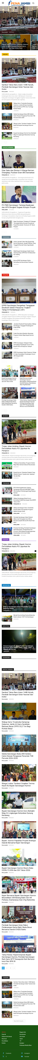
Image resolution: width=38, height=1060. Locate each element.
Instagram (27, 1053)
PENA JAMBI (5, 209)
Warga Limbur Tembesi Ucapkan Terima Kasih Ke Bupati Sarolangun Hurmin (18, 784)
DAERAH (4, 22)
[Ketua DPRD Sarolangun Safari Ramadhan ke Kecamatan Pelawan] (7, 263)
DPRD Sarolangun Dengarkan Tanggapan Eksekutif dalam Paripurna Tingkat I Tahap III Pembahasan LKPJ (18, 307)
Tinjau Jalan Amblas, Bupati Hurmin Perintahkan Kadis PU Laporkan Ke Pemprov (16, 448)
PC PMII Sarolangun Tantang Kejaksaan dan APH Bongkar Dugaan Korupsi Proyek (18, 206)
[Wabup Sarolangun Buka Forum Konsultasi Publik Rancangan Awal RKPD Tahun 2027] (7, 501)
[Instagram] (22, 1053)
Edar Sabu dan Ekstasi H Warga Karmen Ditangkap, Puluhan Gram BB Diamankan (18, 171)
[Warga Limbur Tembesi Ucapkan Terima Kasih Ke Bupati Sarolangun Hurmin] (7, 126)
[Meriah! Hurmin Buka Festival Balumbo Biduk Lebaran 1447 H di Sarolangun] (7, 618)
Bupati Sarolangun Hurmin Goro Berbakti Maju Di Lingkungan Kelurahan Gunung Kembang (25, 134)
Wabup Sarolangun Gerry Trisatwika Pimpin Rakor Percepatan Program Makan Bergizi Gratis (23, 509)
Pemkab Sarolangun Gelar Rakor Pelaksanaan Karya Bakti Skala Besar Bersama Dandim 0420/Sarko (9, 402)
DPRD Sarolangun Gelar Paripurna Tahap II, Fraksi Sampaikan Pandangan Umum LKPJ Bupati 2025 (25, 354)
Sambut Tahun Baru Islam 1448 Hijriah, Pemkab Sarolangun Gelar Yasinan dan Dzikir (18, 87)
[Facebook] (3, 1053)
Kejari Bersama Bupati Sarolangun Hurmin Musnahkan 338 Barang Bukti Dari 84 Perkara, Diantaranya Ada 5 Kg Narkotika (28, 381)
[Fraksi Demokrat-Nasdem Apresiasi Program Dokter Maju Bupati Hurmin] (7, 336)
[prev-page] (3, 142)
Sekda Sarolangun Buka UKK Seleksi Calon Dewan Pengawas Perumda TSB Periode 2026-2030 (24, 115)
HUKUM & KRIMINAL (6, 167)
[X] (3, 1056)
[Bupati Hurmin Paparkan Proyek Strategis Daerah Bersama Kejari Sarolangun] (19, 829)
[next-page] (6, 142)
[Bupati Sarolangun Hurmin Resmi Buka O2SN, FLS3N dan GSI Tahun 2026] (10, 371)
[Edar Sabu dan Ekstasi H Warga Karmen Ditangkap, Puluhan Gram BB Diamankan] (19, 159)
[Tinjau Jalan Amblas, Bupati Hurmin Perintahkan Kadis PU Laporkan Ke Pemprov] (19, 432)
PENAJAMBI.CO (5, 175)
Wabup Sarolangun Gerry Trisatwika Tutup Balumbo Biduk (18, 607)
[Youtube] (22, 1056)
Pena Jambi (5, 91)
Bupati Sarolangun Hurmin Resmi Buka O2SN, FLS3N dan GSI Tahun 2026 (9, 380)
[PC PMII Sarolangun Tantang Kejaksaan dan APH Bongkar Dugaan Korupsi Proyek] (19, 194)
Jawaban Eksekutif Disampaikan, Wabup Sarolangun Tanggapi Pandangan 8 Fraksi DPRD (25, 325)
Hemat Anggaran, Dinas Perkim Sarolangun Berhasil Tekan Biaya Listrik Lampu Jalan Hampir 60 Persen (18, 647)
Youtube (26, 1056)
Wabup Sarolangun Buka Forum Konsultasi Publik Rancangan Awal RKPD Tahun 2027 (25, 500)
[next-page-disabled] (6, 232)
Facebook (8, 1053)
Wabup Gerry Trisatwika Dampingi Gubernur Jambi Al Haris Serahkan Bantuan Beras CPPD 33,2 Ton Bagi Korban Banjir (16, 725)
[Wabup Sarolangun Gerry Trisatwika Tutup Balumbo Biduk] (19, 600)
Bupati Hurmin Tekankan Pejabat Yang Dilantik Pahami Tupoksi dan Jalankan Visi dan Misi (24, 474)
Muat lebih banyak (18, 1021)
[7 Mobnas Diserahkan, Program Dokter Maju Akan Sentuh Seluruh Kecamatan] (7, 465)
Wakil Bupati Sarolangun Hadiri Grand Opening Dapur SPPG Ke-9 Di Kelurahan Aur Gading (24, 252)
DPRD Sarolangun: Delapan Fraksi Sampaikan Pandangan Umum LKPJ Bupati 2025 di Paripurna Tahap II (24, 344)
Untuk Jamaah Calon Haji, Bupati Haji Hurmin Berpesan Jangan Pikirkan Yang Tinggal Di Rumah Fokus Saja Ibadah (25, 243)
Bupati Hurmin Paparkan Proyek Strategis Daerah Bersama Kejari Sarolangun (19, 842)
